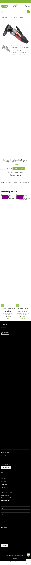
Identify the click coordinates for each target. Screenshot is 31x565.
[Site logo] (15, 6)
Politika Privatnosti (5, 490)
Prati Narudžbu (4, 487)
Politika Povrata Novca (6, 492)
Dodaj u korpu (19, 168)
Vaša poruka (4, 527)
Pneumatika (10, 16)
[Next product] (6, 21)
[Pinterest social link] (15, 1)
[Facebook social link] (12, 1)
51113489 (18, 175)
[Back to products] (4, 21)
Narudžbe (3, 478)
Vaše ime (3, 508)
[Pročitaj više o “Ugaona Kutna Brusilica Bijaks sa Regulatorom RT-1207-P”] (2, 305)
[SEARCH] (28, 11)
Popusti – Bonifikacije (6, 497)
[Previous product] (2, 21)
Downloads (3, 481)
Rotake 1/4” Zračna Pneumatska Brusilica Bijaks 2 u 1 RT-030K (23, 310)
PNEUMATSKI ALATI (19, 16)
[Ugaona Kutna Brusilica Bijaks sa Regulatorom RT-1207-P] (8, 250)
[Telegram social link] (19, 1)
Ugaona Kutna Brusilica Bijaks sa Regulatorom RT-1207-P (8, 310)
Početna (3, 16)
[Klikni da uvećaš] (4, 42)
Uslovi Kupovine (5, 495)
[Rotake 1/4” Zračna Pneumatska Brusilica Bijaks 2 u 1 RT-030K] (23, 250)
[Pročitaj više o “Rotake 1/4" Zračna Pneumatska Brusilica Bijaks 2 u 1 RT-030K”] (17, 305)
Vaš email (3, 514)
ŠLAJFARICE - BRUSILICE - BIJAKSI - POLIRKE (12, 17)
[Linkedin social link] (17, 1)
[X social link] (14, 1)
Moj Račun (3, 476)
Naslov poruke (4, 521)
